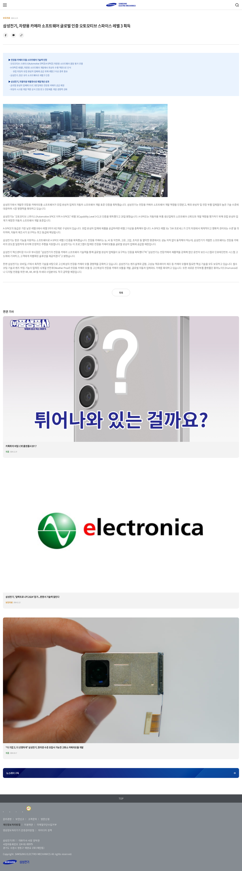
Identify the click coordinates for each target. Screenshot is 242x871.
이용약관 (28, 824)
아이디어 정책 (45, 830)
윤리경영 (7, 819)
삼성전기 (16, 862)
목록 (121, 292)
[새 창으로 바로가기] (3, 813)
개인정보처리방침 (11, 824)
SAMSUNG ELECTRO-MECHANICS (121, 4)
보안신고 (19, 819)
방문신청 (45, 819)
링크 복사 (21, 35)
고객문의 (32, 819)
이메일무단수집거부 (47, 824)
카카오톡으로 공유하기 (13, 35)
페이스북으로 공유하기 (5, 35)
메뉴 (5, 5)
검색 (237, 5)
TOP (121, 798)
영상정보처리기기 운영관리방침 (18, 830)
